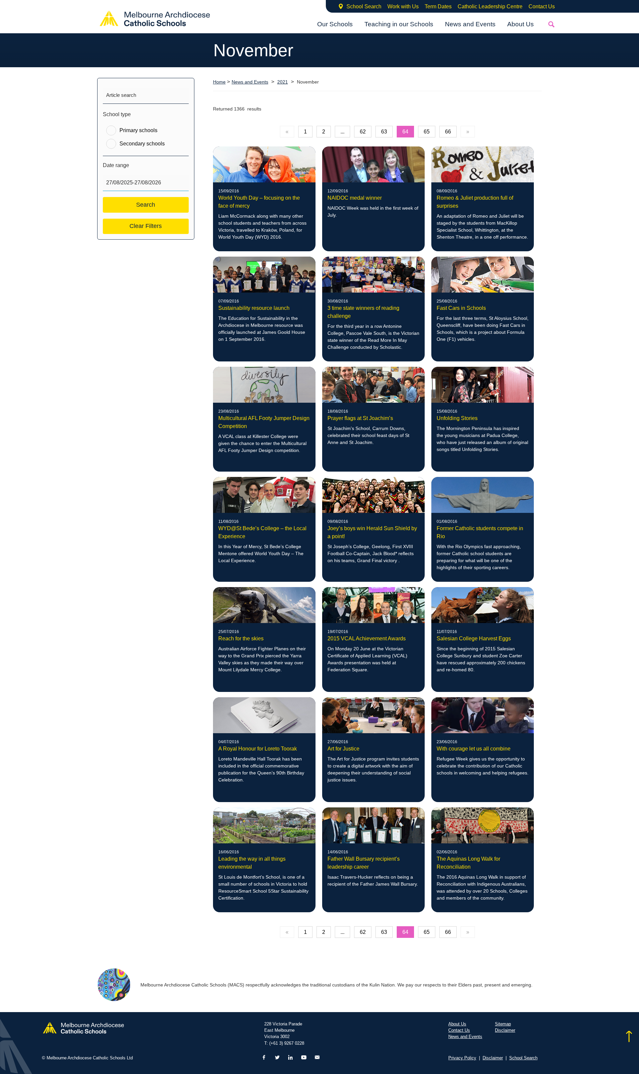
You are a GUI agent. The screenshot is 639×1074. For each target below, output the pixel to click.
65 (427, 131)
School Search (363, 6)
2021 (282, 82)
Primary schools (138, 130)
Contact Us (542, 6)
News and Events (470, 24)
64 (405, 131)
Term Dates (438, 6)
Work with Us (403, 6)
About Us (520, 24)
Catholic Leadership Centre (490, 6)
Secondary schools (142, 143)
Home (219, 82)
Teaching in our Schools (398, 24)
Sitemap (503, 1023)
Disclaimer (505, 1030)
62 (363, 131)
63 (384, 131)
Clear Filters (145, 226)
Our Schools (335, 24)
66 (448, 131)
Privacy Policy (462, 1057)
